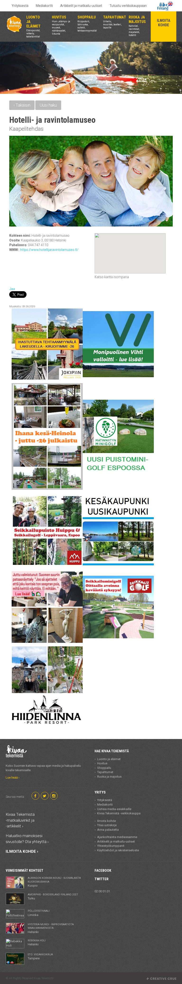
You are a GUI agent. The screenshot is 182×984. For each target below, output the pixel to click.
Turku (53, 896)
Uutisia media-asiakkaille (114, 809)
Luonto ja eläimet (109, 759)
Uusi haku (48, 105)
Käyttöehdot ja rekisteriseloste (118, 850)
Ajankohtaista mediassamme (117, 837)
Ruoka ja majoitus (109, 776)
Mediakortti (44, 6)
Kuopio (54, 881)
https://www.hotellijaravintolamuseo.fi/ (49, 250)
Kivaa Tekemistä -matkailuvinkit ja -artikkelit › (20, 820)
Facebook (103, 870)
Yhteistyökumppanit (110, 846)
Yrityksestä (20, 6)
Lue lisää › (12, 777)
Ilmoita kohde (106, 821)
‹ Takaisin (22, 105)
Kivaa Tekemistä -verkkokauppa (119, 813)
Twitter (102, 879)
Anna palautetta (108, 829)
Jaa (12, 289)
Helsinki (51, 928)
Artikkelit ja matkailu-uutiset (81, 6)
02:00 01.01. (103, 891)
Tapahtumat (105, 772)
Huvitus (102, 763)
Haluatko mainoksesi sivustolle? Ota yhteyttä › (27, 838)
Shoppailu (104, 768)
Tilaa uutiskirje (107, 825)
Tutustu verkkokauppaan (128, 6)
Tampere (40, 956)
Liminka (39, 912)
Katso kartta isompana (112, 277)
